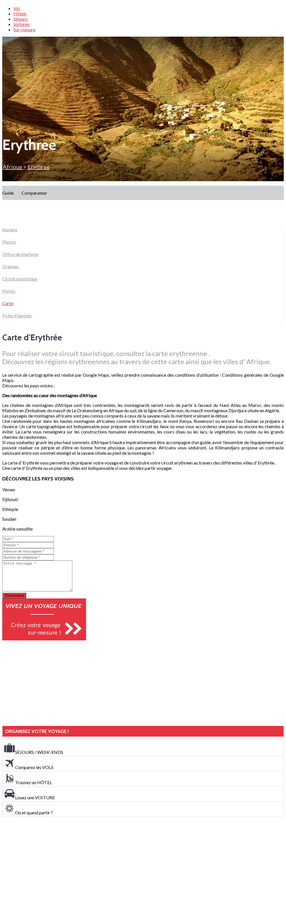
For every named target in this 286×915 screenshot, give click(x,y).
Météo (8, 291)
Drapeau (10, 266)
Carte (7, 303)
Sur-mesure (24, 29)
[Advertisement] (44, 683)
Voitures (21, 24)
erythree (39, 166)
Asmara (9, 229)
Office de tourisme (20, 254)
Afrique (12, 166)
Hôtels (20, 13)
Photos (9, 241)
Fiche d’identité (17, 315)
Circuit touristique (19, 278)
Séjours (20, 19)
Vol (16, 8)
